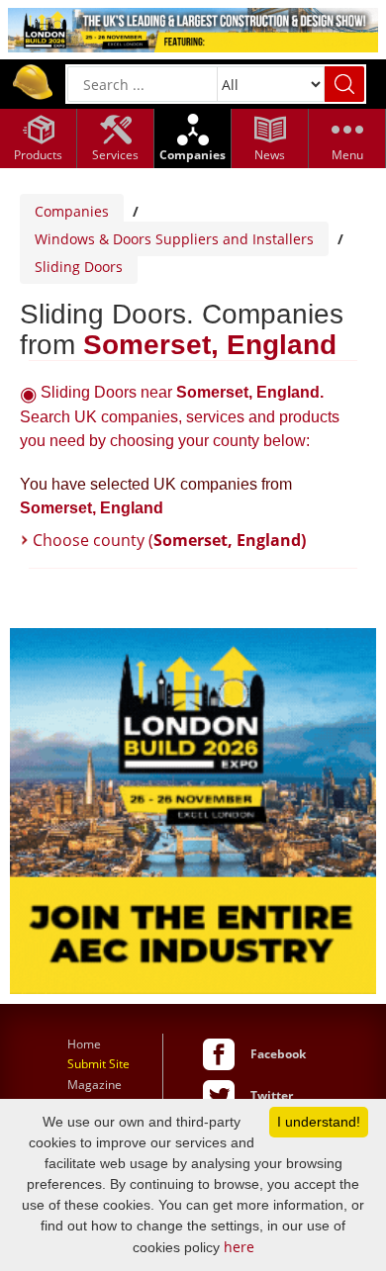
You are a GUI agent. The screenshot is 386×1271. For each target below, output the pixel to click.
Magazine (94, 1084)
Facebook (278, 1053)
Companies (72, 211)
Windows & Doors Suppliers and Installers (174, 238)
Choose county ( (169, 540)
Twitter (271, 1095)
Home (84, 1044)
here (239, 1246)
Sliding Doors (79, 266)
